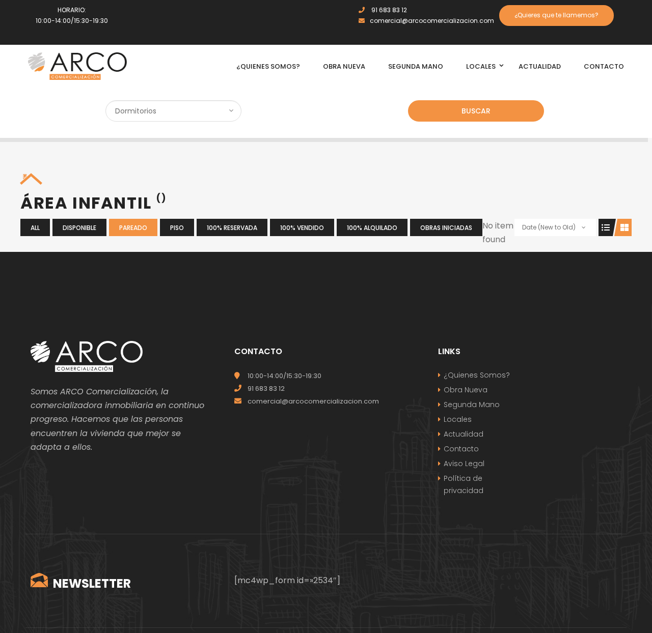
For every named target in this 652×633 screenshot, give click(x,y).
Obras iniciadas (446, 227)
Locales (458, 419)
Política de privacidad (463, 484)
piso (177, 227)
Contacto (461, 449)
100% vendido (302, 227)
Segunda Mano (472, 404)
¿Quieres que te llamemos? (556, 15)
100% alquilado (372, 227)
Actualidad (463, 434)
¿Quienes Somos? (477, 375)
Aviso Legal (464, 463)
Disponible (79, 227)
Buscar (476, 111)
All (35, 227)
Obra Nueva (465, 390)
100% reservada (232, 227)
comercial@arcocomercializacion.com (432, 20)
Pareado (133, 227)
